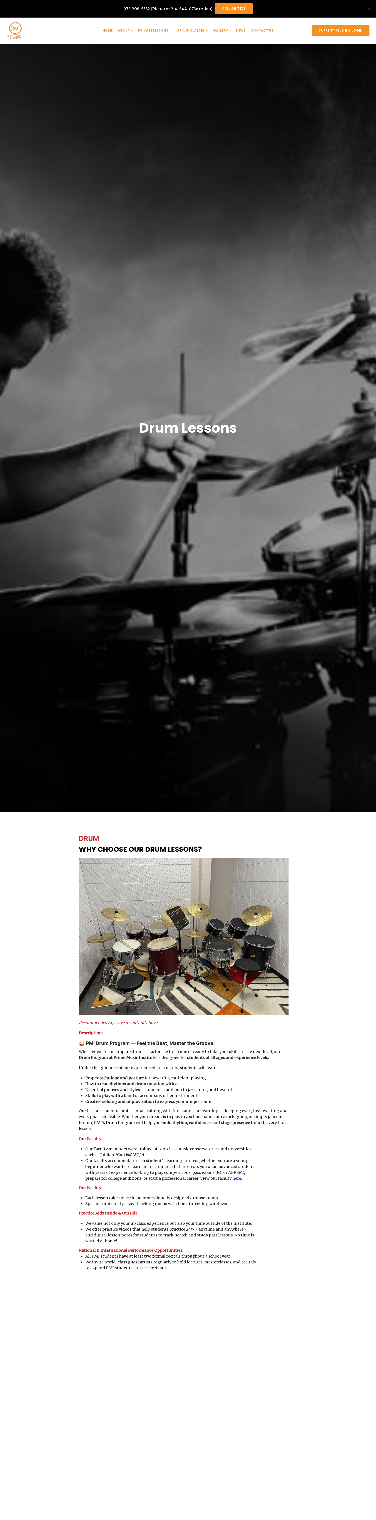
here (236, 1178)
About (124, 30)
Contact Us (262, 30)
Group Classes (191, 30)
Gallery (220, 30)
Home (108, 30)
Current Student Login (341, 30)
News (241, 30)
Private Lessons (153, 30)
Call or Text (234, 8)
